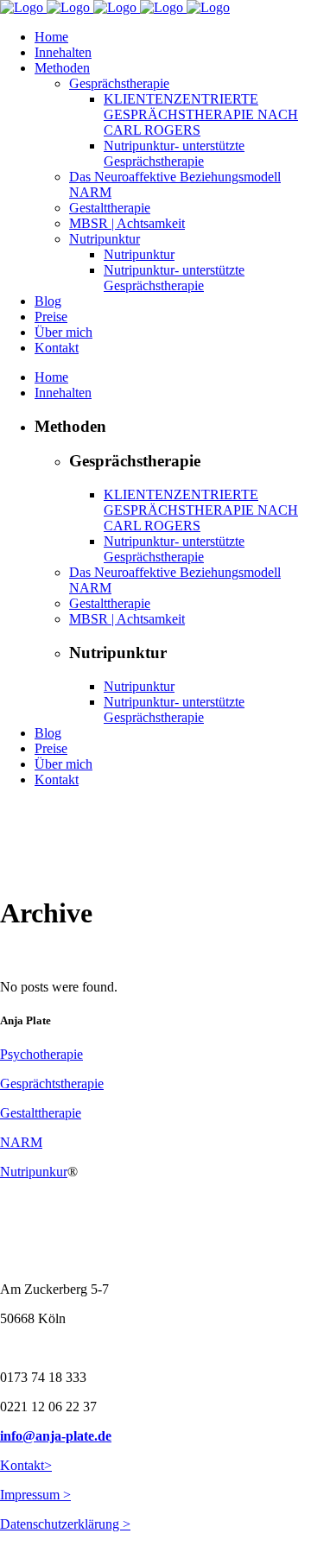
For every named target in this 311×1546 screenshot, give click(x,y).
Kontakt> (26, 1465)
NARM (21, 1142)
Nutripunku (31, 1171)
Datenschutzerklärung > (65, 1524)
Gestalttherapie (40, 1113)
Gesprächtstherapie (52, 1083)
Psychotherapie (41, 1054)
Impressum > (35, 1494)
